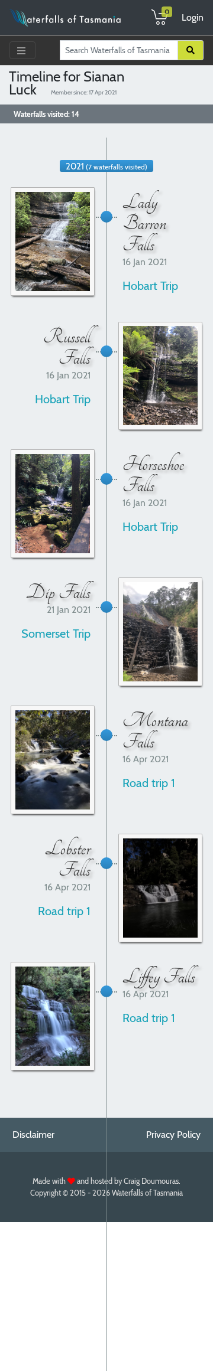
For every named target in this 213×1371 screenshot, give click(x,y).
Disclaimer (33, 1134)
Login (193, 17)
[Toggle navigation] (22, 50)
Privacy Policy (173, 1134)
